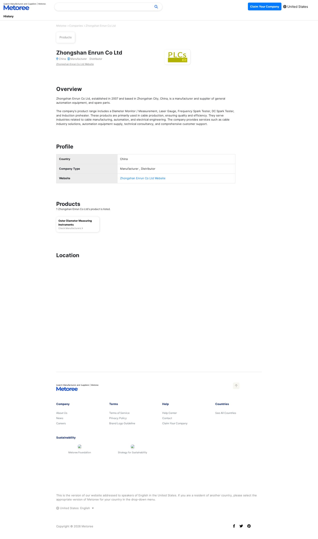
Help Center (169, 413)
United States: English (75, 508)
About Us (61, 413)
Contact (167, 418)
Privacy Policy (118, 418)
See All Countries (225, 413)
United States (297, 7)
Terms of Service (119, 413)
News (59, 418)
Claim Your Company (175, 423)
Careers (61, 423)
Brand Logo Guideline (122, 423)
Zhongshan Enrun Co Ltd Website (75, 64)
